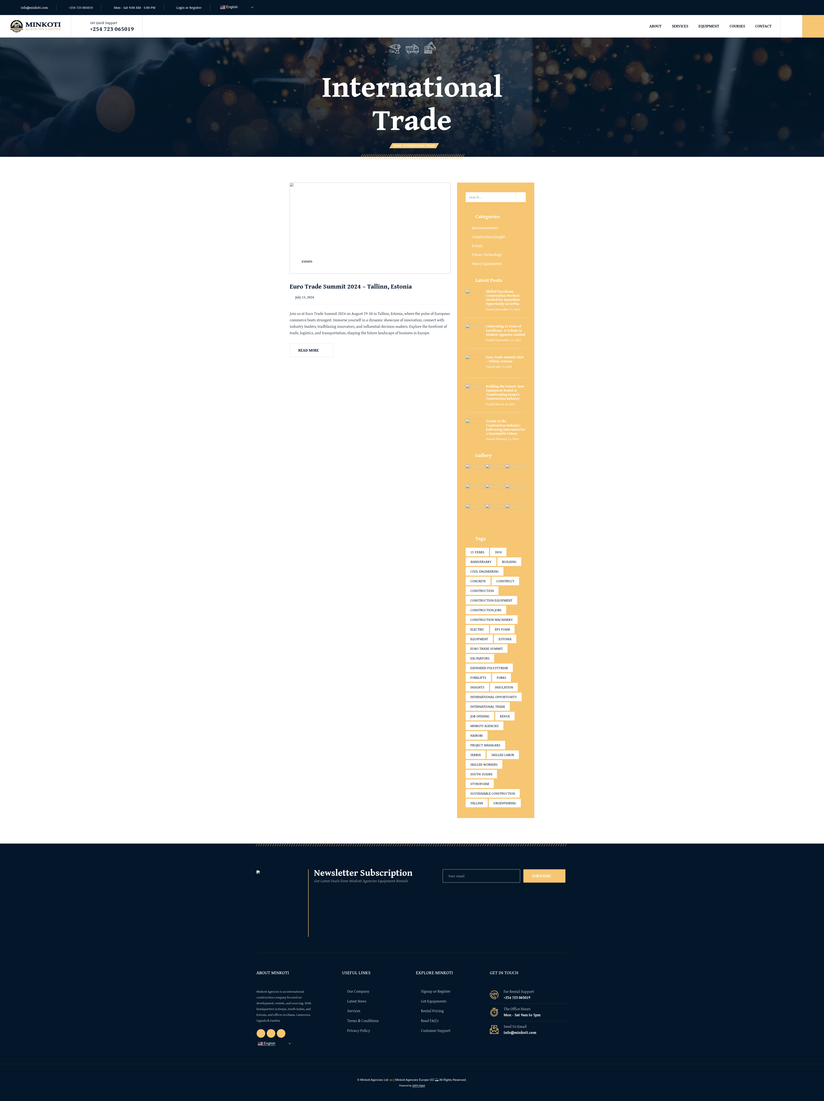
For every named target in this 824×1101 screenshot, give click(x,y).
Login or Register (189, 7)
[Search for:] (491, 197)
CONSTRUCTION (482, 590)
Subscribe (541, 876)
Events (307, 261)
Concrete (478, 581)
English (231, 7)
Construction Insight (488, 237)
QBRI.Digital (418, 1085)
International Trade (487, 706)
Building (509, 561)
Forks (501, 677)
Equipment (708, 26)
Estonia (505, 638)
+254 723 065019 (81, 7)
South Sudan (481, 774)
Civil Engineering (484, 571)
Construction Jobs (485, 610)
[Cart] (813, 26)
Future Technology (487, 254)
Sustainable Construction (492, 793)
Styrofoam (479, 783)
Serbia (475, 754)
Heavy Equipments (487, 263)
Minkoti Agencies (484, 725)
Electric (477, 629)
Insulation (504, 687)
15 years (477, 552)
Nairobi (476, 735)
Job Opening (479, 716)
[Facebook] (789, 7)
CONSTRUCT (505, 581)
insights (477, 687)
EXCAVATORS (479, 658)
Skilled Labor (502, 754)
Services (680, 26)
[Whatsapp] (797, 7)
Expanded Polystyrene (489, 667)
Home (397, 146)
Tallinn (476, 803)
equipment (479, 638)
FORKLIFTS (478, 677)
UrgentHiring (505, 803)
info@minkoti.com (34, 7)
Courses (737, 26)
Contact (763, 26)
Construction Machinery (491, 619)
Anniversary (481, 561)
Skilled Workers (484, 764)
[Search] (791, 26)
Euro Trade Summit (486, 648)
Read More (308, 350)
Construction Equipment (491, 600)
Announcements (485, 228)
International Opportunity (493, 696)
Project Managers (485, 745)
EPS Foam (502, 629)
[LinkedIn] (805, 7)
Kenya (505, 716)
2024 (498, 552)
